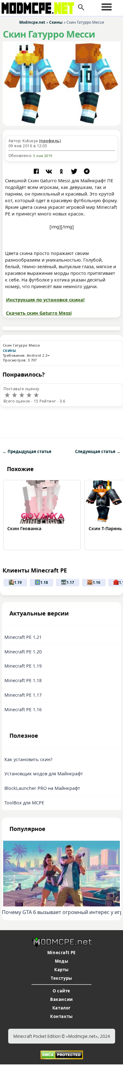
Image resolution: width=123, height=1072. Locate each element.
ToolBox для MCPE (24, 803)
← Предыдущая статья (27, 451)
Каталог (61, 1008)
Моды (61, 961)
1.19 (18, 582)
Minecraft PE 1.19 (23, 666)
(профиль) (50, 140)
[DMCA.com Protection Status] (61, 1054)
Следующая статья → (97, 451)
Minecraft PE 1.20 (23, 652)
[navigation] (107, 7)
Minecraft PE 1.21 (23, 637)
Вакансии (61, 999)
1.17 (70, 582)
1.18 (44, 582)
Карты (61, 969)
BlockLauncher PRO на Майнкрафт (42, 788)
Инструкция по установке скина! (45, 300)
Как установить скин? (28, 759)
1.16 (96, 582)
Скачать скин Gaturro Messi (39, 313)
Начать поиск (81, 7)
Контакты (61, 1016)
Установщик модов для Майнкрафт (43, 774)
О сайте (61, 991)
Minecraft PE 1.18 (23, 680)
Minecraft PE (61, 952)
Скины (9, 350)
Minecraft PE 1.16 (23, 709)
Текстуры (61, 978)
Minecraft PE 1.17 (23, 695)
